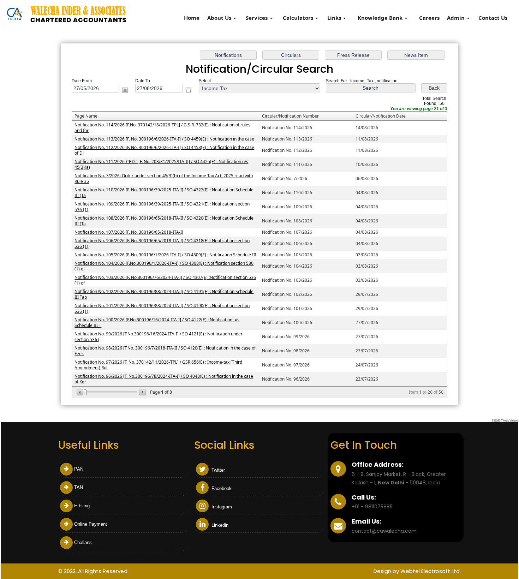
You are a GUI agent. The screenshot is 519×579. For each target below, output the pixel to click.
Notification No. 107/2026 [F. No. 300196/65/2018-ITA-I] (128, 232)
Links (334, 17)
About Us (220, 17)
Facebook (221, 488)
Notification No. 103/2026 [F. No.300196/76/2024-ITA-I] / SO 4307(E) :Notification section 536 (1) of (165, 280)
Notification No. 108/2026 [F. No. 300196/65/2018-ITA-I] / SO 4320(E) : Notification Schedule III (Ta (163, 221)
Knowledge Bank (381, 17)
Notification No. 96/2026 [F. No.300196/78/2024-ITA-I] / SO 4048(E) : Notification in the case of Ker (163, 379)
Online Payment (90, 524)
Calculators (299, 17)
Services (257, 17)
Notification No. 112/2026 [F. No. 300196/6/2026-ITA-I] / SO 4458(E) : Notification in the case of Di (164, 150)
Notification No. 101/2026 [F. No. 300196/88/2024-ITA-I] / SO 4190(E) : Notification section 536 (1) (162, 308)
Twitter (217, 470)
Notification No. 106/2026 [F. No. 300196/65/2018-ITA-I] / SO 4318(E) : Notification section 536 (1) (162, 243)
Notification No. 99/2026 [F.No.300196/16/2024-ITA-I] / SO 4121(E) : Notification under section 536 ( (158, 336)
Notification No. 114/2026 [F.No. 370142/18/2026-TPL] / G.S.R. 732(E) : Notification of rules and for (162, 127)
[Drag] (85, 392)
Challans (83, 542)
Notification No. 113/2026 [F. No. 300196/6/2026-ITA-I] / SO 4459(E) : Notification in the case (164, 139)
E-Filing (82, 505)
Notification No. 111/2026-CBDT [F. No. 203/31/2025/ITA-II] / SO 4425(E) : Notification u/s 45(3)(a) (161, 164)
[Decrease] (80, 392)
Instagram (221, 506)
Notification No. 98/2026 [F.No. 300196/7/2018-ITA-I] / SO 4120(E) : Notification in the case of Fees (165, 351)
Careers (429, 17)
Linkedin (219, 525)
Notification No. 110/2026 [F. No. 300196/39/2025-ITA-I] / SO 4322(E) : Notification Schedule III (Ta (163, 192)
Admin (456, 17)
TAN (78, 487)
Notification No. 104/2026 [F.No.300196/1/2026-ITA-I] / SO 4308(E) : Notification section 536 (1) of (163, 266)
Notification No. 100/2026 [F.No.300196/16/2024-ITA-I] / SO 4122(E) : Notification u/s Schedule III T (156, 322)
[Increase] (142, 392)
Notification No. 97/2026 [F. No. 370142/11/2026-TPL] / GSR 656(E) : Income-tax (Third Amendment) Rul (158, 365)
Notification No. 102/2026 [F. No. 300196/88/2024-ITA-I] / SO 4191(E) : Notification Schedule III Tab (163, 294)
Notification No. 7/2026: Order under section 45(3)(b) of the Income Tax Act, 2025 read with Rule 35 (163, 178)
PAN (78, 469)
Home (191, 17)
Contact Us (492, 17)
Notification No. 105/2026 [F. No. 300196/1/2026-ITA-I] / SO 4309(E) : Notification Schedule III (165, 255)
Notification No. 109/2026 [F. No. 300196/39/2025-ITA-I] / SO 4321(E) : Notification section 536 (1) (162, 207)
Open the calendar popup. (125, 90)
